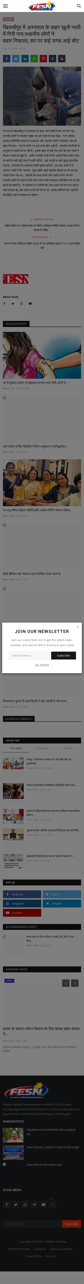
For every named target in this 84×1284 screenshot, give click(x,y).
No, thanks (42, 665)
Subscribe (63, 655)
